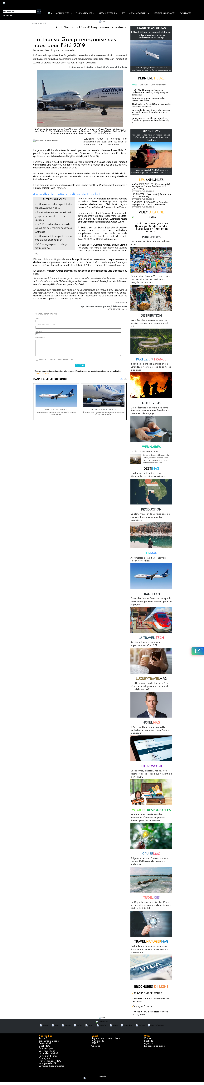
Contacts (185, 14)
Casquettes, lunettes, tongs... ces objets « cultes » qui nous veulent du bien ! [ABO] (151, 774)
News (134, 85)
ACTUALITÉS (64, 14)
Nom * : (38, 318)
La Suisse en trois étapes (144, 451)
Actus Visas (151, 403)
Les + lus (144, 85)
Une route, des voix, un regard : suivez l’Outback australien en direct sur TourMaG (151, 137)
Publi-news (151, 237)
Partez (151, 359)
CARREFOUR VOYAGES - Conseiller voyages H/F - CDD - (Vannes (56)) (150, 203)
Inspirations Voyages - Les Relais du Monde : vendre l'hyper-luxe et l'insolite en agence (151, 227)
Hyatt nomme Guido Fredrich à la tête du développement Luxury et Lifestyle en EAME (149, 686)
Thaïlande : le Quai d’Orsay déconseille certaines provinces (72, 27)
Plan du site (97, 1041)
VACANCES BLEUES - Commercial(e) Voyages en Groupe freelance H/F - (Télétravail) (151, 186)
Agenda (148, 1043)
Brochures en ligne (49, 1041)
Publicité (148, 1041)
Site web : (39, 331)
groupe (106, 307)
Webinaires (151, 447)
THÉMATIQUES (85, 14)
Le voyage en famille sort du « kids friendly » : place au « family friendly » (150, 120)
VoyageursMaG (47, 1063)
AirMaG (43, 23)
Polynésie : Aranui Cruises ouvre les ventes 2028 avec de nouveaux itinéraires (150, 861)
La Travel (151, 638)
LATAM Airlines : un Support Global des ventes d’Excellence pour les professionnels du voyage (151, 35)
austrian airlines (94, 307)
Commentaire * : (41, 338)
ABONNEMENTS (139, 14)
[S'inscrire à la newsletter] (198, 651)
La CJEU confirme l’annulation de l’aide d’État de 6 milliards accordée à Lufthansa (53, 228)
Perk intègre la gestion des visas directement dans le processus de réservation (149, 949)
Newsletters (108, 14)
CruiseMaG (45, 1043)
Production (151, 509)
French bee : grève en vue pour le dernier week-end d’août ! (103, 414)
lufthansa (116, 307)
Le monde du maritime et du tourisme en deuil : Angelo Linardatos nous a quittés (151, 112)
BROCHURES (151, 987)
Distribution (151, 315)
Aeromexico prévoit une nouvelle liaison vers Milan (56, 414)
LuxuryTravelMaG (48, 1053)
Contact (148, 1038)
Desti (151, 468)
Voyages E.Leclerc (143, 1006)
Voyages (151, 810)
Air (151, 553)
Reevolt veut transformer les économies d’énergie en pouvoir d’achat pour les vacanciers (147, 818)
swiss (124, 307)
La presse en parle (154, 1046)
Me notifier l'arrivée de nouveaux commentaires (56, 359)
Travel (151, 897)
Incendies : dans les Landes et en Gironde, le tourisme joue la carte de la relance (150, 367)
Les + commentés (158, 85)
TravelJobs (44, 1058)
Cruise (151, 854)
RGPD (94, 1043)
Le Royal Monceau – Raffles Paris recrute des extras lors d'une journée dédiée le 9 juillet (150, 905)
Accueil (34, 23)
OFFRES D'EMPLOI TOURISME (143, 191)
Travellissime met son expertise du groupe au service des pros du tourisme (53, 216)
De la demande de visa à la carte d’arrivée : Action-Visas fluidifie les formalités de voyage (149, 411)
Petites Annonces (164, 14)
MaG (151, 679)
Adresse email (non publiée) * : (46, 325)
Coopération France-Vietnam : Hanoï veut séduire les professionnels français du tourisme (150, 279)
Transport (151, 594)
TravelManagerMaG (50, 1061)
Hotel (151, 722)
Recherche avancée (11, 15)
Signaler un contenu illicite (105, 1038)
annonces (151, 180)
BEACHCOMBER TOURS (147, 993)
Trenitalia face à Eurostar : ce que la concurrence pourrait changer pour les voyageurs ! (151, 601)
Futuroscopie (151, 766)
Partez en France (48, 1056)
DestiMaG (44, 1046)
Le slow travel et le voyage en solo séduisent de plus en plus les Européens (150, 517)
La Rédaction (87, 67)
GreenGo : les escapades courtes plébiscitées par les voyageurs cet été (149, 323)
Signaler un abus (42, 373)
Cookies (95, 1046)
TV (123, 14)
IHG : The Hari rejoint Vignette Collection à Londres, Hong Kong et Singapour (150, 92)
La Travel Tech (47, 1051)
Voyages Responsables (51, 1066)
